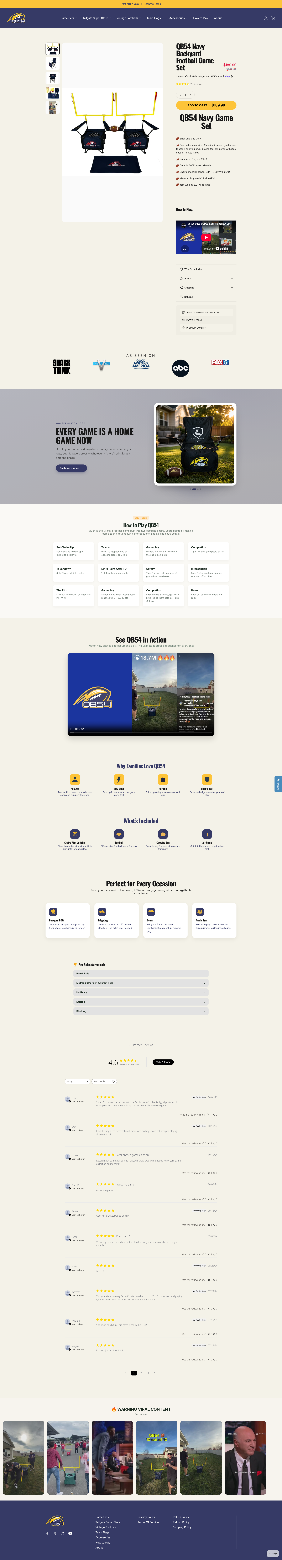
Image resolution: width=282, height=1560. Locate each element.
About (99, 1547)
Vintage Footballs (105, 1527)
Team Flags (102, 1532)
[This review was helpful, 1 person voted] (209, 1143)
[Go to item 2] (53, 63)
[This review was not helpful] (214, 1114)
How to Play (102, 1542)
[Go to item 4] (53, 93)
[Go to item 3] (53, 78)
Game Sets (102, 1517)
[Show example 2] (193, 489)
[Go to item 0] (53, 49)
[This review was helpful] (208, 1114)
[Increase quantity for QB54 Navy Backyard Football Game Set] (191, 94)
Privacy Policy (146, 1517)
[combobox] (77, 1081)
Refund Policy (181, 1522)
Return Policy (181, 1517)
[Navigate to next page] (155, 1372)
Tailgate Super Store (107, 1522)
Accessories (102, 1537)
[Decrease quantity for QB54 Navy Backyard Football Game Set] (179, 94)
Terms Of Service (148, 1522)
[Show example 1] (190, 489)
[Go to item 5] (53, 107)
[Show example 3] (195, 489)
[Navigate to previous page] (127, 1372)
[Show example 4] (199, 489)
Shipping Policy (182, 1527)
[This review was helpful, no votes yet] (209, 1280)
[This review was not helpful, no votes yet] (214, 1173)
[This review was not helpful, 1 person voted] (214, 1143)
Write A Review (163, 1062)
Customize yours (69, 468)
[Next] (155, 139)
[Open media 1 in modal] (112, 132)
